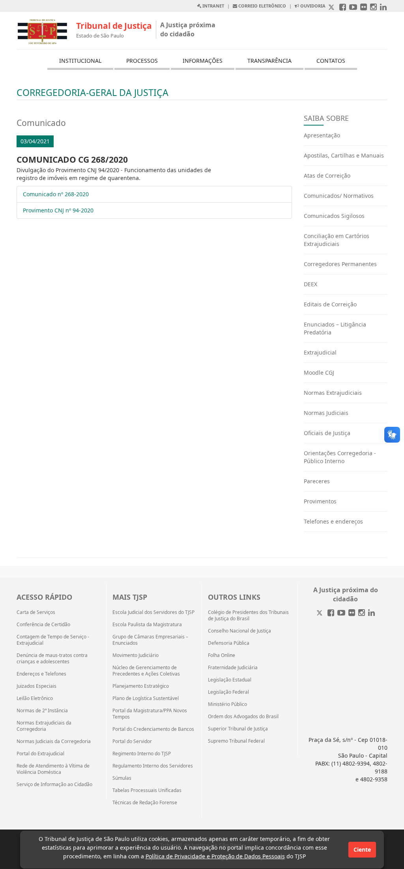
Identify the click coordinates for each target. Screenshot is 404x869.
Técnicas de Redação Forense (144, 803)
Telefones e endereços (333, 521)
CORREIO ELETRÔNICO (261, 6)
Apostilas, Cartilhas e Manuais (344, 155)
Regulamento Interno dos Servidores (152, 766)
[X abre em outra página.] (332, 7)
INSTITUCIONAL (80, 60)
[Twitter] (320, 613)
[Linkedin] (371, 613)
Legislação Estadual (229, 680)
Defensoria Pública (228, 643)
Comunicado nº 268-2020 (56, 194)
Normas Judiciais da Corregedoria (54, 741)
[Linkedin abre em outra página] (383, 7)
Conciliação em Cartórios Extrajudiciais (336, 240)
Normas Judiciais (326, 413)
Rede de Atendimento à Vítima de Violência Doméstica (53, 769)
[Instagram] (361, 613)
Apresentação (322, 135)
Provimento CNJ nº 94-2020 (58, 210)
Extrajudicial (320, 352)
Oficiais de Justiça (327, 433)
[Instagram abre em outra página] (373, 7)
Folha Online (221, 655)
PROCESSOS (142, 60)
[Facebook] (331, 613)
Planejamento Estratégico (140, 686)
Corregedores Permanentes (340, 264)
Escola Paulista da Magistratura (147, 624)
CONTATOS (330, 60)
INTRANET (212, 6)
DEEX (310, 284)
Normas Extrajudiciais (333, 392)
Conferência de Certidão (43, 624)
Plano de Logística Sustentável (145, 698)
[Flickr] (352, 613)
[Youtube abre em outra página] (353, 7)
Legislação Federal (228, 692)
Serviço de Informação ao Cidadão (54, 784)
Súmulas (121, 778)
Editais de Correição (330, 304)
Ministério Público (227, 704)
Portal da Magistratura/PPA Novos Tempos (149, 714)
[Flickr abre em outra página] (363, 7)
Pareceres (317, 481)
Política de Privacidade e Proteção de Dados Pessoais (215, 856)
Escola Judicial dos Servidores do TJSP (153, 612)
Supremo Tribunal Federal (236, 741)
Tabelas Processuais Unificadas (146, 790)
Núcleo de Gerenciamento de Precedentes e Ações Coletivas (146, 670)
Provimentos (320, 501)
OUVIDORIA (312, 6)
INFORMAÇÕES (203, 60)
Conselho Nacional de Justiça (239, 631)
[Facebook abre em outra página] (343, 7)
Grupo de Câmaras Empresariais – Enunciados (150, 640)
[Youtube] (341, 613)
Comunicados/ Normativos (339, 195)
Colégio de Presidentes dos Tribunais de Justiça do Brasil (248, 615)
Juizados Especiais (36, 686)
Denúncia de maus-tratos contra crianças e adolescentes (52, 658)
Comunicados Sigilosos (334, 216)
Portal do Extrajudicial (40, 754)
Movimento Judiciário (135, 655)
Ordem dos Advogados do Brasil (243, 716)
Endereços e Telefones (41, 674)
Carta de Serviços (36, 612)
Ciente (362, 849)
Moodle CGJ (319, 372)
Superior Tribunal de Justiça (238, 729)
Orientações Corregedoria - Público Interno (340, 457)
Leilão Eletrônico (35, 698)
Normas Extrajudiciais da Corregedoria (44, 726)
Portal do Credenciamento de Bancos (153, 729)
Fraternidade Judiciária (233, 667)
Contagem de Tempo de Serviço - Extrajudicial (53, 640)
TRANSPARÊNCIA (269, 60)
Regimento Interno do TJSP (141, 754)
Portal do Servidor (132, 741)
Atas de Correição (327, 175)
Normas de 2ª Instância (42, 711)
